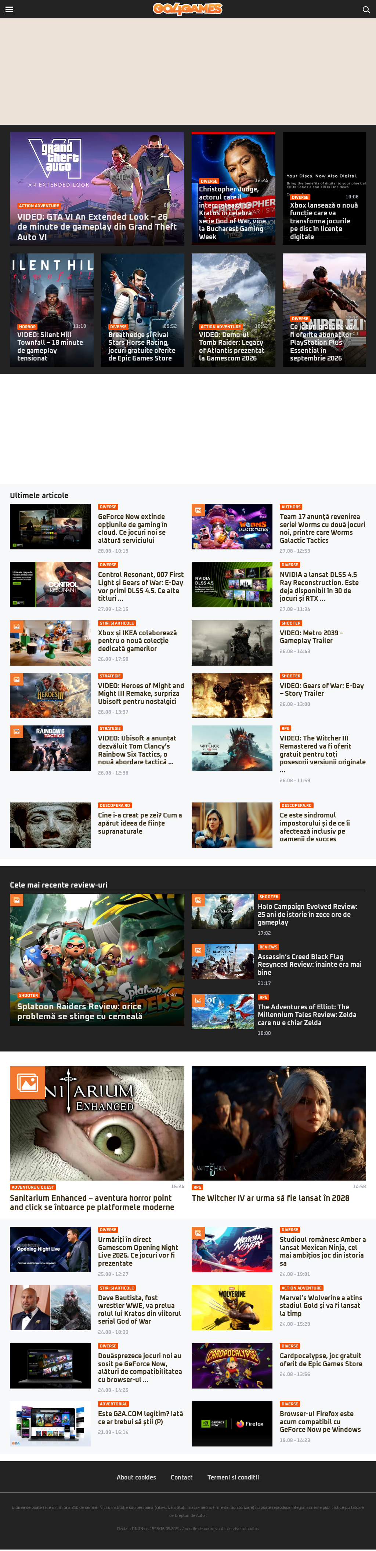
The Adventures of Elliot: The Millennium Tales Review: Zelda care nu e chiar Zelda (307, 1015)
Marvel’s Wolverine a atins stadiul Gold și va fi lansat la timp (321, 1306)
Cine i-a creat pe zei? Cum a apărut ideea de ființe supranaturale (140, 823)
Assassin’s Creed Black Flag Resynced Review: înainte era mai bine (310, 965)
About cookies (136, 1478)
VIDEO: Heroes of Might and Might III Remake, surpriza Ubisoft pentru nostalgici (141, 694)
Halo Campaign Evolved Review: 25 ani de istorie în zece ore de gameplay (308, 915)
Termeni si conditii (233, 1478)
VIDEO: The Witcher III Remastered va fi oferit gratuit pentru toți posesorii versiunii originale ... (323, 754)
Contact (182, 1478)
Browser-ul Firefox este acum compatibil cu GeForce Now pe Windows (320, 1422)
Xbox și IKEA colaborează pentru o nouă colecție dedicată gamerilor (137, 641)
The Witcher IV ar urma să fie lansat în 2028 (271, 1198)
